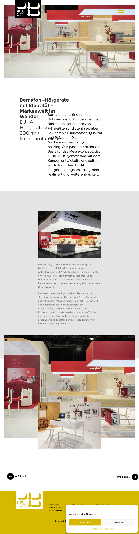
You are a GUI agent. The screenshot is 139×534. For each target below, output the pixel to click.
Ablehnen (119, 522)
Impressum (108, 529)
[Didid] (17, 9)
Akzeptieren (85, 522)
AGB (97, 505)
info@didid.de (77, 505)
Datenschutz (97, 529)
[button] (121, 10)
